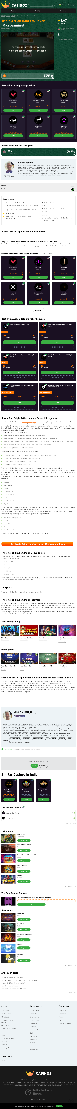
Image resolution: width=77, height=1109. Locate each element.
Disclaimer (62, 1014)
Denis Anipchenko (10, 175)
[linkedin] (14, 716)
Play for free (29, 633)
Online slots (5, 1025)
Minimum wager (45, 392)
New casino (5, 1010)
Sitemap (32, 1046)
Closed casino (5, 1017)
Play (13, 110)
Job (60, 1020)
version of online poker (29, 422)
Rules (3, 1035)
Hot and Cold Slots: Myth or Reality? (13, 983)
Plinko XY (20, 954)
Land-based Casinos (36, 1030)
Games (38, 11)
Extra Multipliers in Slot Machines (12, 977)
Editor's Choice (7, 392)
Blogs (3, 1061)
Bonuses (63, 11)
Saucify (3, 670)
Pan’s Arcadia (21, 834)
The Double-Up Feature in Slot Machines (14, 989)
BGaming (19, 956)
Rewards (4, 1041)
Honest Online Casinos (8, 1029)
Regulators (33, 1039)
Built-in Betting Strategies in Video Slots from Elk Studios (19, 980)
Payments (33, 1014)
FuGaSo (19, 857)
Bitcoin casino (34, 1017)
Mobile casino (34, 1020)
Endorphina (20, 867)
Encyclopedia (5, 1048)
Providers (4, 1045)
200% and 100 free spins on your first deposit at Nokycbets (34, 897)
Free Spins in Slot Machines (10, 986)
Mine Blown (20, 913)
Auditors (32, 1043)
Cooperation (62, 1010)
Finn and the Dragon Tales (24, 934)
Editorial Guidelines (65, 1023)
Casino (13, 11)
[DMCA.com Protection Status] (37, 1094)
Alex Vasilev (16, 749)
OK (59, 1106)
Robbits (19, 875)
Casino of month (35, 1010)
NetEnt (22, 670)
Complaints (33, 1026)
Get (19, 342)
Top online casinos (7, 1032)
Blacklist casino (6, 1014)
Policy (61, 1017)
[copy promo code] (16, 106)
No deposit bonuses (7, 1038)
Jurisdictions (34, 1036)
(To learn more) (50, 1106)
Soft (31, 1033)
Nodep (4, 332)
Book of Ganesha (22, 865)
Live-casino (33, 1023)
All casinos (38, 310)
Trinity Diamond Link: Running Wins (27, 855)
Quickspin (19, 877)
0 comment (61, 23)
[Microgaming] (72, 189)
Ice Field (19, 944)
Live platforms (34, 1049)
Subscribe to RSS (39, 1099)
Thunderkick (20, 836)
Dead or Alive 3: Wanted (24, 844)
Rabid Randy (20, 923)
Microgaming (5, 640)
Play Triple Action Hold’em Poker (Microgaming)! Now (37, 544)
